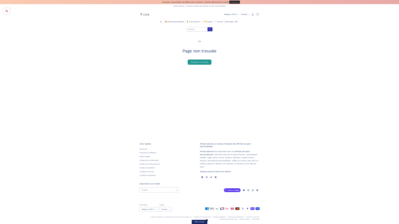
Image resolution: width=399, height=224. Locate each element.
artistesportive (159, 217)
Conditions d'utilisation (148, 175)
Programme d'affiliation (148, 153)
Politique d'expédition (147, 168)
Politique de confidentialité (149, 160)
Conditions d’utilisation (253, 217)
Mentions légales (245, 219)
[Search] (210, 29)
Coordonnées (255, 219)
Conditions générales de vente (228, 219)
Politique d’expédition (219, 217)
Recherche (143, 149)
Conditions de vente (147, 171)
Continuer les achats (199, 62)
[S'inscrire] (176, 189)
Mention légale (145, 156)
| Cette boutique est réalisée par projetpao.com (178, 217)
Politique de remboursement (150, 164)
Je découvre (234, 2)
